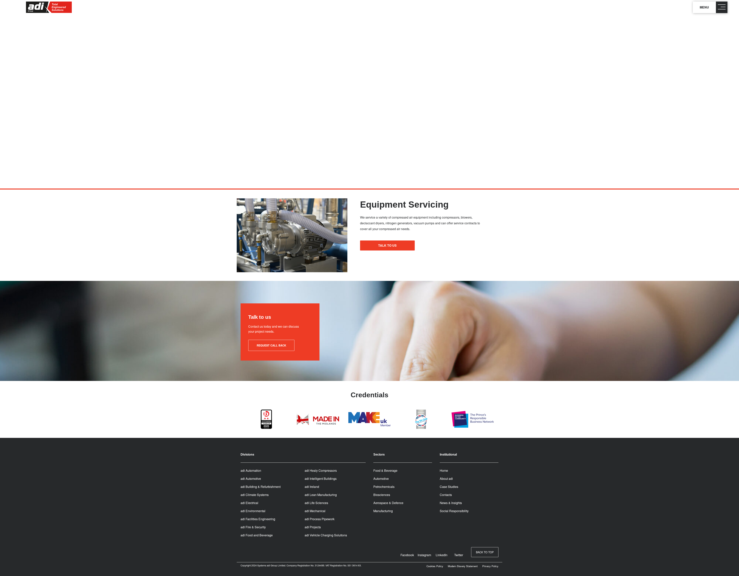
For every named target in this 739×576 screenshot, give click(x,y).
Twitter (458, 555)
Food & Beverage (385, 470)
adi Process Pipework (319, 519)
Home (444, 470)
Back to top (485, 552)
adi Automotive (251, 478)
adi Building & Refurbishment (261, 486)
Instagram (424, 555)
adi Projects (313, 527)
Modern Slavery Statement (463, 566)
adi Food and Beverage (257, 535)
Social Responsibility (454, 511)
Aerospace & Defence (388, 503)
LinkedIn (441, 555)
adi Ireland (312, 486)
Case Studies (449, 486)
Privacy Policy (490, 566)
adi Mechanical (315, 511)
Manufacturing (383, 511)
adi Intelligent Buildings (321, 478)
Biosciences (381, 495)
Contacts (446, 495)
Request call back (271, 345)
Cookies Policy (434, 566)
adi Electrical (249, 503)
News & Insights (451, 503)
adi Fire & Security (253, 527)
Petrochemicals (384, 486)
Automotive (381, 478)
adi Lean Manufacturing (321, 495)
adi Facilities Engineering (258, 519)
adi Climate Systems (255, 495)
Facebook (407, 555)
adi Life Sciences (316, 503)
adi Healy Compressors (321, 470)
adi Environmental (253, 511)
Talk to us (387, 245)
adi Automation (251, 470)
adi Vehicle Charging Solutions (326, 535)
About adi (446, 478)
